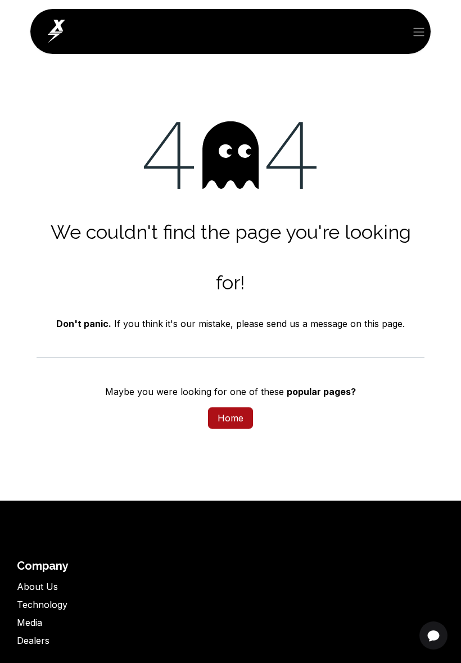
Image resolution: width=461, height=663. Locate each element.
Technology (42, 604)
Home (230, 418)
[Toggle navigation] (419, 31)
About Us (37, 586)
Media (29, 622)
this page (383, 323)
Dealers (33, 640)
